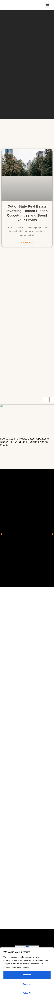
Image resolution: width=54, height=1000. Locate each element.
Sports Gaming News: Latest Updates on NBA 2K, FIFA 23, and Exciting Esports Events (25, 442)
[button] (47, 5)
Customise (27, 984)
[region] (27, 973)
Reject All (27, 993)
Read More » (27, 242)
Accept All (27, 975)
